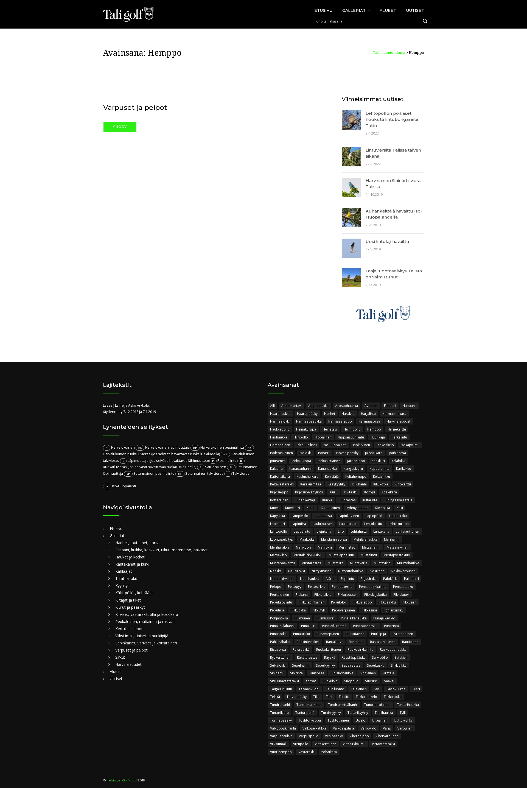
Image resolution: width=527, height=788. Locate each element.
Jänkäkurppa (301, 461)
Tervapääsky (297, 696)
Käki (400, 507)
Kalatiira (276, 468)
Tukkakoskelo (366, 696)
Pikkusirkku (387, 602)
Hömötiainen (280, 445)
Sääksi (389, 681)
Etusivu (323, 10)
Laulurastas (348, 523)
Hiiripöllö (301, 437)
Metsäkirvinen (397, 547)
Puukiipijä (378, 633)
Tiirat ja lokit (126, 578)
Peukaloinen (279, 594)
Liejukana (324, 531)
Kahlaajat (123, 571)
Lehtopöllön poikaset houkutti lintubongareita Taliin (392, 119)
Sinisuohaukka (342, 673)
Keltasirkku (381, 476)
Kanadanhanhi (300, 468)
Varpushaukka (281, 736)
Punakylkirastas (334, 626)
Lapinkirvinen (348, 515)
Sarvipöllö (380, 657)
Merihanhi (391, 539)
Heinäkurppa (306, 429)
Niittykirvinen (322, 571)
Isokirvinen (361, 445)
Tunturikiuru (279, 712)
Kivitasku (351, 492)
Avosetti (371, 405)
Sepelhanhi (300, 665)
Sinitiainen (368, 673)
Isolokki (305, 453)
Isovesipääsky (347, 453)
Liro (341, 531)
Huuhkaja (378, 437)
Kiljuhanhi (359, 484)
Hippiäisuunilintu (351, 437)
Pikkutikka (298, 610)
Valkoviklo (368, 728)
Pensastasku (403, 586)
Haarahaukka (280, 413)
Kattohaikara (280, 476)
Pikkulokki (338, 602)
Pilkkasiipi (369, 610)
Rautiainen (410, 641)
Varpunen (405, 728)
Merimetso (346, 547)
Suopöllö (351, 681)
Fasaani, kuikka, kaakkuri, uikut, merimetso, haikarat (161, 549)
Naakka (276, 571)
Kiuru (333, 492)
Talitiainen (359, 689)
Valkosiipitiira (343, 728)
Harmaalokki (280, 421)
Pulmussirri (325, 618)
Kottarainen (279, 500)
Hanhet (329, 413)
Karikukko (403, 468)
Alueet (388, 10)
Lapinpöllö (374, 515)
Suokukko (330, 681)
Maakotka (307, 539)
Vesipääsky (334, 736)
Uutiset (415, 10)
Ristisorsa (278, 649)
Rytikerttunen (280, 657)
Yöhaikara (329, 752)
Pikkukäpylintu (281, 602)
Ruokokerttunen (328, 649)
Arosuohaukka (346, 405)
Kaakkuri (378, 461)
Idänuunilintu (307, 445)
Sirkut (120, 657)
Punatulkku (301, 633)
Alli (272, 405)
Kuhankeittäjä (305, 500)
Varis (387, 728)
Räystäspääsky (353, 657)
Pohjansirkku (393, 610)
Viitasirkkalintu (354, 744)
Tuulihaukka (384, 712)
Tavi (376, 689)
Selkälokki (277, 665)
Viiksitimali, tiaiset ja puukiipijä (141, 635)
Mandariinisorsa (334, 539)
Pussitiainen (355, 633)
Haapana (410, 405)
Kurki (310, 507)
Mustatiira (335, 563)
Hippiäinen (323, 437)
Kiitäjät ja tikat (128, 600)
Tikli (316, 696)
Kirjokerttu (403, 484)
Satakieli (400, 657)
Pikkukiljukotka (375, 594)
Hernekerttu (397, 429)
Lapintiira (298, 523)
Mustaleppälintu (341, 555)
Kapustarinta (379, 468)
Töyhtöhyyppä (309, 720)
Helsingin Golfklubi (122, 780)
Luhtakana (381, 531)
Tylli (403, 712)
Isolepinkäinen (281, 453)
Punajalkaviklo (384, 618)
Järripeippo (356, 461)
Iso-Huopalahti (334, 445)
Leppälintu (302, 531)
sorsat (310, 681)
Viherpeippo (359, 736)
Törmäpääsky (281, 720)
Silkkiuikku (399, 665)
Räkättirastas (307, 657)
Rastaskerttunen (383, 641)
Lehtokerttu (373, 523)
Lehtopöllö (278, 531)
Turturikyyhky (357, 712)
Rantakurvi (334, 641)
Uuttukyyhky (403, 720)
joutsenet (277, 461)
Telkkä (275, 696)
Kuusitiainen (330, 507)
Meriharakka (279, 547)
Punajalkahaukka (354, 618)
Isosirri (323, 453)
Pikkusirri (409, 602)
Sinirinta (296, 673)
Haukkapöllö (280, 429)
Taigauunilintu (281, 689)
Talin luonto (335, 689)
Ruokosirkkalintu (360, 649)
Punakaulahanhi (282, 626)
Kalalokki (398, 461)
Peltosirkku (316, 586)
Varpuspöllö (308, 736)
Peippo (275, 586)
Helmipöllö (352, 429)
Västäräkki (306, 752)
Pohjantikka (279, 618)
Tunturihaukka (408, 704)
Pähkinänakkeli (308, 641)
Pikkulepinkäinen (311, 602)
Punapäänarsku (365, 626)
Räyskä (329, 657)
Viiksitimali (278, 744)
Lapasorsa (323, 515)
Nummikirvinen (281, 578)
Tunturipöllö (305, 712)
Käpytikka (277, 515)
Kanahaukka (327, 468)
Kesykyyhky (336, 484)
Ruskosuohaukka (393, 649)
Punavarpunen (327, 633)
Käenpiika (382, 507)
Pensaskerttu (342, 586)
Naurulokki (296, 571)
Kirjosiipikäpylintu (309, 492)
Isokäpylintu (409, 445)
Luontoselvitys (281, 539)
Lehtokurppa (399, 523)
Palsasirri (411, 578)
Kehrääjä (332, 476)
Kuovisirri (292, 507)
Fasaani (390, 405)
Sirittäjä (388, 673)
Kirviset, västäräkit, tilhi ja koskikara (146, 614)
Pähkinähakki (280, 641)
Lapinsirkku (398, 515)
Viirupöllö (300, 744)
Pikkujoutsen (348, 594)
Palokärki (390, 578)
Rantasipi (356, 641)
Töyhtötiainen (338, 720)
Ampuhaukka (318, 405)
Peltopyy (294, 586)
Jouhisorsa (397, 453)
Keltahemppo (355, 476)
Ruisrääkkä (301, 649)
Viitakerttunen (325, 744)
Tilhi (329, 696)
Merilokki (325, 547)
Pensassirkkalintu (372, 586)
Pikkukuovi (401, 594)
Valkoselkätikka (314, 728)
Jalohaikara (373, 453)
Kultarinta (369, 500)
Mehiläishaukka (365, 539)
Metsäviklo (278, 555)
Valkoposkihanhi (283, 728)
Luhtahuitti (359, 531)
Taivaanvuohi (309, 689)
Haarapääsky (307, 413)
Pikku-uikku (322, 594)
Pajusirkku (369, 578)
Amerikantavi (291, 405)
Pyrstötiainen (403, 633)
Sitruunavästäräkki (284, 681)
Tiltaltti (344, 696)
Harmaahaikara (394, 413)
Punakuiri (308, 626)
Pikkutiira (277, 610)
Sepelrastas (350, 665)
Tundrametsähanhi (343, 704)
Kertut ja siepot (129, 628)
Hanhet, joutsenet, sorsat (138, 542)
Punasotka (278, 633)
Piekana (302, 594)
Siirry (120, 126)
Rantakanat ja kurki (132, 564)
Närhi (330, 578)
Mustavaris (358, 563)
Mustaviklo (382, 563)
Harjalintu (368, 413)
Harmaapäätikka (309, 421)
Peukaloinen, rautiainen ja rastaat (145, 621)
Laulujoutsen (323, 523)
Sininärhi (277, 673)
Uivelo (360, 720)
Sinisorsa (316, 673)
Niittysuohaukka (350, 571)
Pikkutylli (319, 610)
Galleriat (354, 10)
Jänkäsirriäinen (329, 461)
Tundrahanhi (280, 704)
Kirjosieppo (279, 492)
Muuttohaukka (408, 563)
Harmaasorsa (369, 421)
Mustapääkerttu (282, 563)
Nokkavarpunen (403, 571)
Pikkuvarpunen (343, 610)
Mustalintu (369, 555)
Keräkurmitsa (310, 484)
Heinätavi (330, 429)
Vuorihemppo (281, 752)
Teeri (416, 689)
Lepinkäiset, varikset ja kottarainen (146, 643)
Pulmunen (302, 618)
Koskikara (389, 492)
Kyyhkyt (122, 585)
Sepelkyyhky (325, 665)
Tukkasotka (393, 696)
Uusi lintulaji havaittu (387, 241)
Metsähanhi (371, 547)
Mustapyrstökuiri (396, 555)
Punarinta (391, 626)
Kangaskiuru (353, 468)
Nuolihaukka (309, 578)
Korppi (369, 492)
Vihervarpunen (386, 736)
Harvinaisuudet (128, 664)
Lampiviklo (299, 515)
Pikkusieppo (362, 602)
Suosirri (371, 681)
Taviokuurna (395, 689)
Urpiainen (379, 720)
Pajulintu (347, 578)
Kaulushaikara (307, 476)
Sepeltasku (375, 665)
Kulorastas (347, 500)
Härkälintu (399, 437)
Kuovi (274, 507)
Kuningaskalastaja (398, 500)
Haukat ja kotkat (130, 557)
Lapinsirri (277, 523)
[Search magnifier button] (425, 21)
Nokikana (377, 571)
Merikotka (303, 547)
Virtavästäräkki (383, 744)
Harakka (348, 413)
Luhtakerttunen (407, 531)
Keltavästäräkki (282, 484)
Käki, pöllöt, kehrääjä (134, 592)
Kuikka (327, 500)
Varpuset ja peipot (135, 107)
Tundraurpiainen (377, 704)
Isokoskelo (385, 445)
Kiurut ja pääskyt (130, 607)
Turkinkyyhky (331, 712)
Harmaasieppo (340, 421)
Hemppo (374, 429)
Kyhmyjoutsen (357, 507)
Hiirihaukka (278, 437)
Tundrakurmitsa (308, 704)
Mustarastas (311, 563)
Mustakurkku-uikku (307, 555)
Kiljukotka (380, 484)
